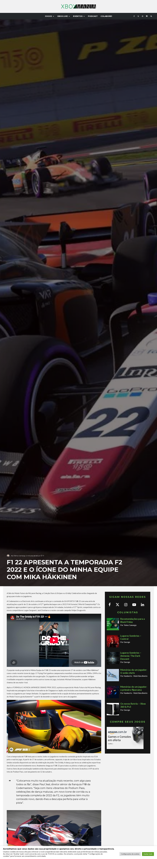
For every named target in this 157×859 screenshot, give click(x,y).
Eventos (78, 16)
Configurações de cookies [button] (130, 854)
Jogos (48, 16)
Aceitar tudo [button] (148, 854)
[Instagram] (142, 16)
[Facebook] (134, 16)
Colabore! (106, 16)
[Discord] (147, 16)
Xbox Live (62, 16)
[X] (138, 16)
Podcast (93, 16)
